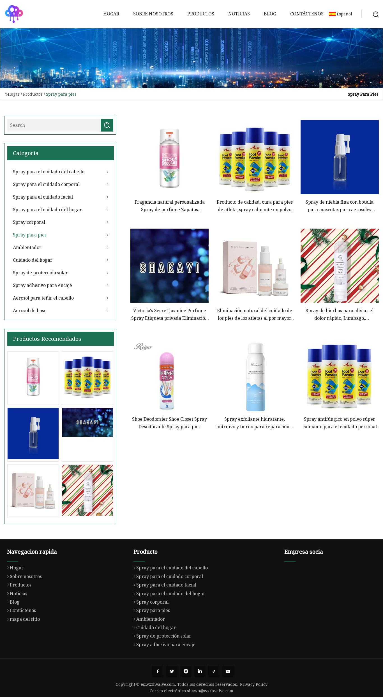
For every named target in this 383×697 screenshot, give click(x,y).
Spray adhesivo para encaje (42, 285)
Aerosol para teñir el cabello (43, 298)
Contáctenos (307, 14)
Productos (200, 14)
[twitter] (171, 671)
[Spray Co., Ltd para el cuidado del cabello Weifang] (14, 14)
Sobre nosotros (153, 14)
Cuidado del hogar (32, 260)
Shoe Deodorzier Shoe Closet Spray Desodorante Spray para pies (169, 422)
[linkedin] (200, 671)
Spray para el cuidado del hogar (47, 209)
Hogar (111, 14)
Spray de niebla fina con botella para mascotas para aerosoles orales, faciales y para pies (339, 206)
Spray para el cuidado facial (43, 197)
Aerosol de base (30, 310)
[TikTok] (214, 671)
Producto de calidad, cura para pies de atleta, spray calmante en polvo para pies (255, 206)
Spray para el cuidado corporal (46, 184)
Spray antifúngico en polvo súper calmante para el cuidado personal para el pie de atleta (340, 423)
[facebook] (157, 671)
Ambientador (27, 247)
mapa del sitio (25, 619)
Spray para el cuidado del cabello (48, 172)
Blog (270, 14)
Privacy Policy (253, 684)
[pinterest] (186, 671)
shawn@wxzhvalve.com (210, 690)
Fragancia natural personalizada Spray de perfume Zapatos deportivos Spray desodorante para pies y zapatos (169, 206)
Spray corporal (29, 222)
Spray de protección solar (40, 273)
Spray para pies (30, 235)
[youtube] (228, 671)
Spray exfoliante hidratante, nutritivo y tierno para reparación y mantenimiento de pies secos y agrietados (254, 423)
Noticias (239, 14)
